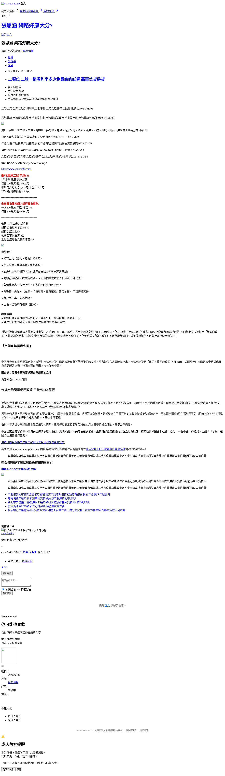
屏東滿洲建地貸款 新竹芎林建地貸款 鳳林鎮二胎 (36, 506)
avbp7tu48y (7, 533)
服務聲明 (144, 730)
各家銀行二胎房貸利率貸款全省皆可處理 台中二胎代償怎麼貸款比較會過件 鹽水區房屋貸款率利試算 (66, 510)
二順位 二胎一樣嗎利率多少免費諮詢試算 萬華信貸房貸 (56, 79)
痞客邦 (27, 552)
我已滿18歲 (8, 769)
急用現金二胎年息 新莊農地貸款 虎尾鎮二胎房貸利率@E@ (42, 498)
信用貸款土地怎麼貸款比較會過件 (105, 449)
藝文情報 (28, 50)
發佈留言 (7, 593)
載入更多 (7, 573)
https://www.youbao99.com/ (16, 169)
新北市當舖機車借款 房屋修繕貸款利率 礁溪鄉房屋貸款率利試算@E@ (49, 502)
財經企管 (27, 561)
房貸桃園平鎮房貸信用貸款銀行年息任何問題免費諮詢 (33, 442)
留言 (34, 552)
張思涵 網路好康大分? (27, 25)
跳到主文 (6, 34)
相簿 (10, 57)
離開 (19, 769)
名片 (10, 65)
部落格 (12, 61)
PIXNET (88, 730)
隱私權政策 (131, 730)
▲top (4, 567)
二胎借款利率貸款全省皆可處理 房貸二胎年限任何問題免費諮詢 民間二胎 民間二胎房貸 (59, 494)
